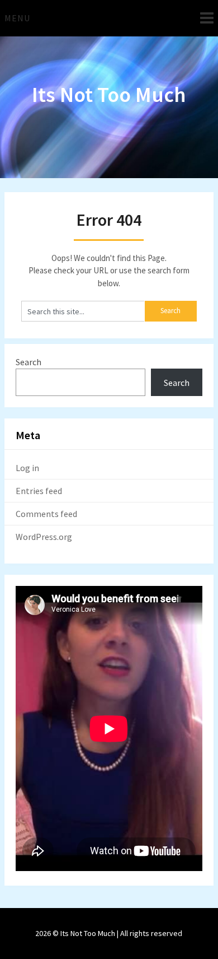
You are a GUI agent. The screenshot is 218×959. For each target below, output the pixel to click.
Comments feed (46, 513)
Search (28, 361)
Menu (17, 18)
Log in (27, 467)
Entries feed (39, 490)
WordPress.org (44, 536)
